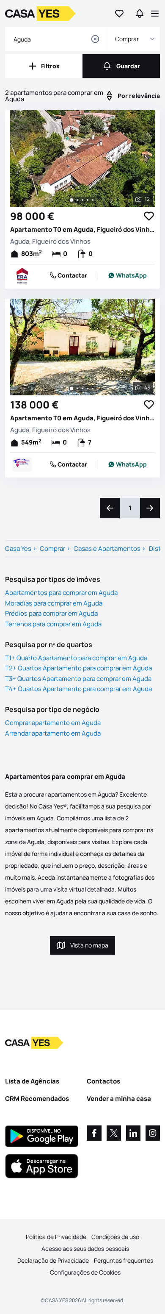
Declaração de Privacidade (53, 1260)
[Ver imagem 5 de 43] (93, 388)
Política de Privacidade (56, 1237)
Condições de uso (115, 1237)
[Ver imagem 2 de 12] (77, 200)
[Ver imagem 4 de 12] (87, 200)
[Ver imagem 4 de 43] (87, 388)
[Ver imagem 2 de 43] (77, 388)
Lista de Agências (32, 1081)
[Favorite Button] (149, 216)
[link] (127, 275)
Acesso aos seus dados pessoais (85, 1249)
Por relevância (139, 96)
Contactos (103, 1081)
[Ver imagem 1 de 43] (71, 388)
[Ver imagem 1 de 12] (71, 200)
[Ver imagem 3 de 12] (82, 200)
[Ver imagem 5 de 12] (93, 200)
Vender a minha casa (119, 1098)
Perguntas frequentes (123, 1260)
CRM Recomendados (37, 1098)
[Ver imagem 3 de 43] (82, 388)
